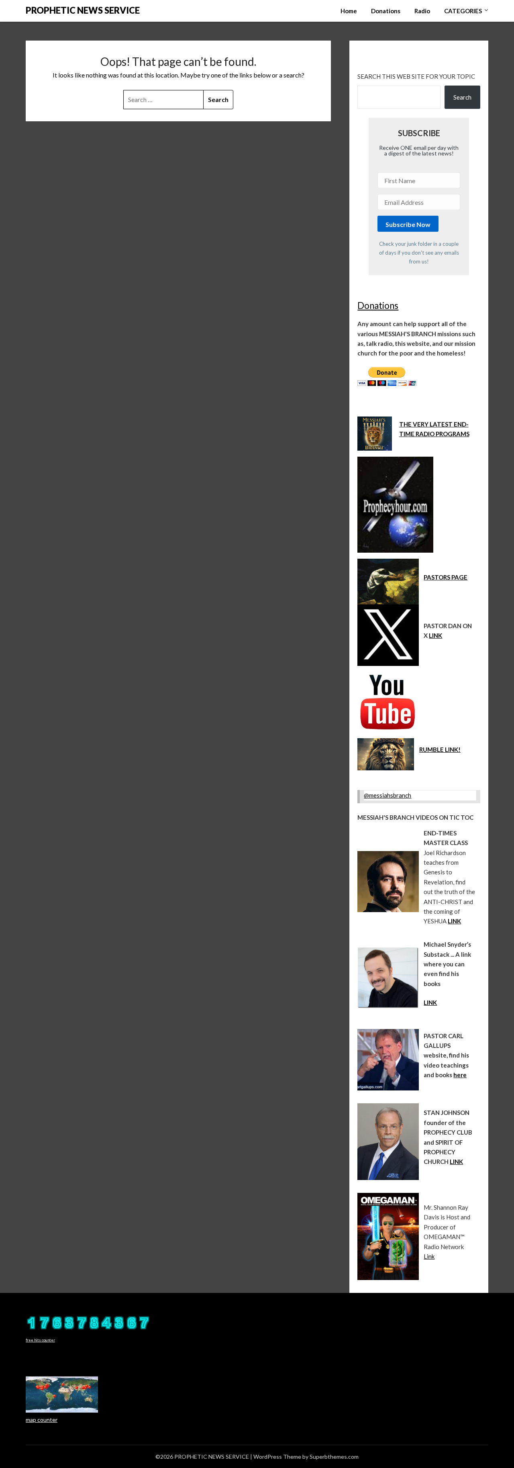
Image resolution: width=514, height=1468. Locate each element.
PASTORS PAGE (445, 577)
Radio (422, 10)
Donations (385, 10)
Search (462, 97)
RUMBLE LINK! (440, 749)
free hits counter (40, 1340)
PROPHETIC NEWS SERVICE (83, 10)
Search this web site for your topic (416, 76)
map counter (41, 1419)
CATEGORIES (463, 10)
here (460, 1074)
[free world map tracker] (62, 1410)
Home (349, 10)
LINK (435, 635)
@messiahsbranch (387, 795)
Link (429, 1256)
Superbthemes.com (334, 1456)
